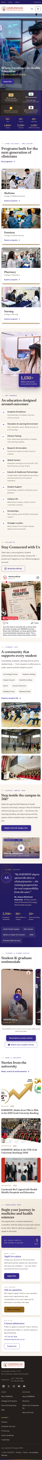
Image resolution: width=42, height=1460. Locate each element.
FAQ (2, 1410)
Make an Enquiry (14, 1309)
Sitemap (4, 1455)
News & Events (27, 1412)
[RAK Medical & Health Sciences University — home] (12, 8)
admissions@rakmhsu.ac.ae (14, 1339)
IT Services (5, 1431)
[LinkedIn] (3, 1386)
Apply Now (7, 81)
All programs (6, 161)
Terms (25, 1452)
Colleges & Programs (9, 1401)
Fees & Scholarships (8, 1405)
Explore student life (9, 698)
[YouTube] (24, 1386)
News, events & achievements (14, 1071)
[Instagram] (14, 1386)
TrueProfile (5, 1440)
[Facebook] (19, 1386)
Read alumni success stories (21, 1038)
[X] (8, 1386)
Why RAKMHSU (7, 1396)
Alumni (3, 2)
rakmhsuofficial (14, 577)
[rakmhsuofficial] (4, 577)
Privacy (19, 1452)
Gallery (17, 2)
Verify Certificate (7, 1435)
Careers (4, 1422)
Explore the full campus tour (16, 828)
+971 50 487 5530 (10, 1337)
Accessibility (33, 1452)
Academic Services (8, 1426)
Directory (25, 1401)
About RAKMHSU (28, 1396)
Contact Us (37, 2)
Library (10, 2)
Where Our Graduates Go (30, 1406)
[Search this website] (32, 8)
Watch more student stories (22, 1045)
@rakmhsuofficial (15, 568)
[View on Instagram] (38, 577)
